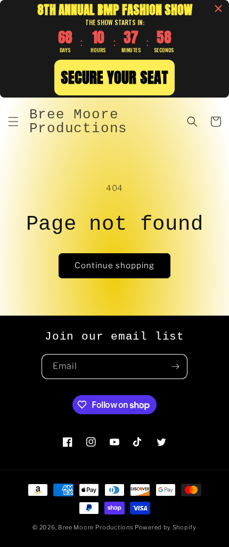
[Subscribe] (175, 366)
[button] (13, 121)
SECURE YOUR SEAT (114, 77)
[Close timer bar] (218, 8)
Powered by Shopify (166, 527)
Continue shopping (114, 265)
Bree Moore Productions (95, 527)
